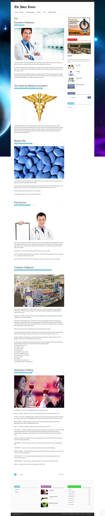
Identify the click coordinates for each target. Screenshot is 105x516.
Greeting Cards (79, 78)
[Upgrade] (79, 48)
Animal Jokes (21, 269)
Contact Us (78, 513)
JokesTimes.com (22, 514)
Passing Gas (20, 202)
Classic (38, 13)
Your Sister (51, 490)
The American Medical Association (30, 85)
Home (16, 12)
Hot (44, 13)
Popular (21, 13)
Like (89, 97)
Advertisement (79, 36)
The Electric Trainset (53, 496)
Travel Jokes (79, 504)
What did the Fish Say (53, 503)
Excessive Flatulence (24, 22)
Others (41, 88)
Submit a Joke (52, 12)
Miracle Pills (20, 140)
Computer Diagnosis (24, 267)
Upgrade (70, 56)
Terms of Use (88, 513)
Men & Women (32, 88)
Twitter (16, 491)
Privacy (83, 513)
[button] (89, 12)
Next (21, 474)
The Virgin (78, 71)
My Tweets (70, 107)
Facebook (17, 489)
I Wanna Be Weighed (80, 84)
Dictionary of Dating (23, 370)
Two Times (78, 65)
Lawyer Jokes (38, 269)
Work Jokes (79, 498)
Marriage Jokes (48, 269)
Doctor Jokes (21, 25)
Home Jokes (27, 205)
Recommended (30, 13)
